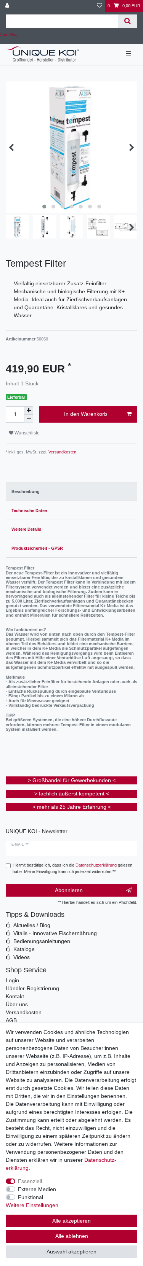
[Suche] (127, 21)
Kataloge (24, 949)
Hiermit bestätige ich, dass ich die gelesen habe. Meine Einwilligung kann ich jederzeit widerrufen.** (72, 868)
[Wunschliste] (99, 6)
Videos (21, 957)
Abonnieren (69, 890)
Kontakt (15, 996)
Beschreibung (25, 491)
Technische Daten (29, 510)
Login (12, 980)
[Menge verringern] (28, 419)
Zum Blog (9, 34)
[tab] (71, 491)
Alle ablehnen (71, 1236)
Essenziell (30, 1181)
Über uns (17, 1004)
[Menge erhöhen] (28, 410)
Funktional (30, 1197)
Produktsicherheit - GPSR (37, 548)
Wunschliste (26, 433)
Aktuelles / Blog (31, 925)
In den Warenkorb (85, 414)
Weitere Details (26, 529)
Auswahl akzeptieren (71, 1252)
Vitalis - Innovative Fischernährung (55, 933)
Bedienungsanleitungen (41, 941)
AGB (11, 1020)
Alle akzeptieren (71, 1221)
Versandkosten (61, 452)
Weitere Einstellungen (32, 1205)
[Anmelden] (8, 6)
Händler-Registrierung (32, 988)
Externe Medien (37, 1189)
